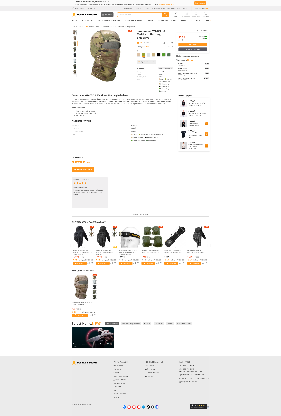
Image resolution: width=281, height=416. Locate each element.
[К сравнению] (88, 263)
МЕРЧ (150, 20)
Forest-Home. (86, 323)
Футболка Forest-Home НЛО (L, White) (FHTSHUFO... (195, 147)
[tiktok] (148, 407)
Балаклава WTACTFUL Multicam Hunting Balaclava (82, 303)
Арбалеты (195, 20)
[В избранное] (92, 263)
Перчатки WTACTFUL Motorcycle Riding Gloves (195, 251)
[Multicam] (143, 54)
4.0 (99, 260)
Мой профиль (150, 369)
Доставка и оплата (173, 8)
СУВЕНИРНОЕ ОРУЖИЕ (134, 20)
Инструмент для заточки (109, 20)
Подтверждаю (200, 3)
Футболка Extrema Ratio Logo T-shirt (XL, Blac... (195, 135)
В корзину (192, 44)
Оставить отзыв (83, 169)
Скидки (146, 8)
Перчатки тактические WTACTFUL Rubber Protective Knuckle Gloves (82, 252)
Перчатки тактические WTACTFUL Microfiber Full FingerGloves (104, 252)
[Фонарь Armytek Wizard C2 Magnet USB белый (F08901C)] (175, 237)
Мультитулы (87, 20)
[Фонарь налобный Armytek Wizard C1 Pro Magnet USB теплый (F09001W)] (129, 237)
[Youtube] (129, 407)
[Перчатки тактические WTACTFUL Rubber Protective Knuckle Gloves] (83, 237)
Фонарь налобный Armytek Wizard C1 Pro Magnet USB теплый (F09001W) (128, 252)
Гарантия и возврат (158, 8)
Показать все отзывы (140, 214)
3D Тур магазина (119, 394)
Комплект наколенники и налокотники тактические (150, 251)
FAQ (114, 390)
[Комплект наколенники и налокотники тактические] (152, 237)
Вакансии (117, 387)
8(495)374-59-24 (79, 8)
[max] (157, 407)
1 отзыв (147, 43)
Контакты (138, 8)
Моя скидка (149, 376)
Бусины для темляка (167, 20)
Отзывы (116, 397)
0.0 (122, 260)
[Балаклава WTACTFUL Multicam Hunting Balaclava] (84, 287)
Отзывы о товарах (152, 372)
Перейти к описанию (166, 68)
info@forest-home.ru (189, 382)
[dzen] (152, 407)
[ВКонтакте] (124, 407)
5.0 (76, 260)
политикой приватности (166, 4)
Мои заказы (149, 365)
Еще (184, 8)
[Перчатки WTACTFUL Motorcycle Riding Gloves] (198, 237)
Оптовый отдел (119, 383)
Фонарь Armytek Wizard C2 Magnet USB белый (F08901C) (174, 251)
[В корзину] (206, 123)
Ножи (74, 20)
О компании (128, 8)
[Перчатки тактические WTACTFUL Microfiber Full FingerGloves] (106, 237)
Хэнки (183, 20)
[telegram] (143, 407)
